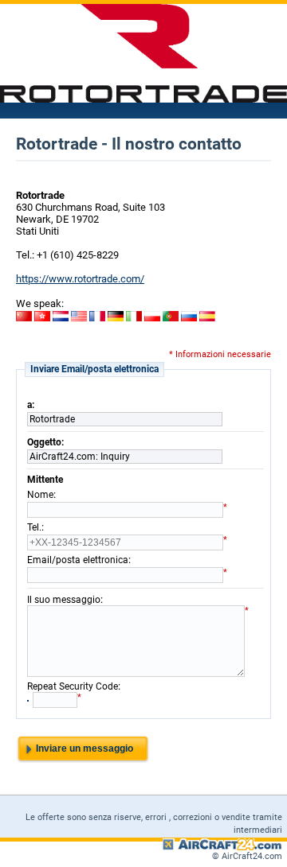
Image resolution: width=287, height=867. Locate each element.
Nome (40, 494)
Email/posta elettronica (77, 560)
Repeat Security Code (72, 686)
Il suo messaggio (63, 599)
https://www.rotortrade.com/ (80, 279)
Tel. (34, 527)
